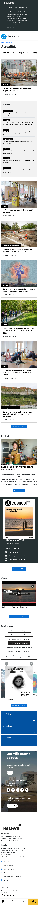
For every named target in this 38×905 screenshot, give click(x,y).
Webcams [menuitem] (7, 873)
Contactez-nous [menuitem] (9, 862)
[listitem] (19, 594)
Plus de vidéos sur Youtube (19, 617)
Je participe (22, 52)
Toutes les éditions (19, 569)
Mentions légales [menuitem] (6, 889)
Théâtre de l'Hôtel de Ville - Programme (19, 647)
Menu (3, 902)
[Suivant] (31, 18)
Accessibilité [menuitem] (4, 887)
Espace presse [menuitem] (8, 865)
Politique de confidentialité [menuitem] (9, 891)
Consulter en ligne (14, 552)
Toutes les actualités (19, 426)
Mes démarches (33, 902)
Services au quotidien (13, 902)
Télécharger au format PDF (17, 556)
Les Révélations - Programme (19, 643)
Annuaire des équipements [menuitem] (12, 876)
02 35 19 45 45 (13, 841)
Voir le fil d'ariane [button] (6, 42)
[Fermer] (36, 2)
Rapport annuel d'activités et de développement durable (19, 657)
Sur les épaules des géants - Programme (19, 635)
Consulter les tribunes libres (18, 559)
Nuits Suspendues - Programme (19, 631)
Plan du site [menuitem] (4, 893)
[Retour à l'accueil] (19, 827)
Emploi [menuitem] (6, 880)
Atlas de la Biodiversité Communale (19, 651)
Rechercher (24, 902)
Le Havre (13, 36)
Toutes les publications (19, 705)
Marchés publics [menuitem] (9, 869)
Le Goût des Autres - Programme (19, 639)
